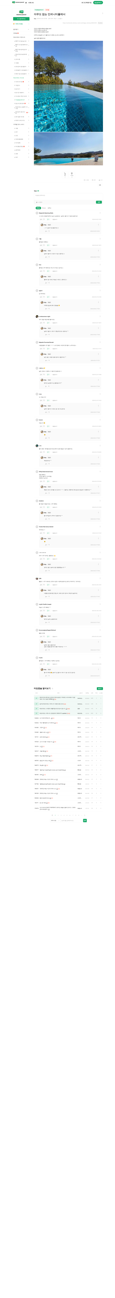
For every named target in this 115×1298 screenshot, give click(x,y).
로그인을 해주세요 (21, 18)
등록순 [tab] (49, 208)
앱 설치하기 (98, 2)
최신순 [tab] (44, 208)
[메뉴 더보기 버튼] (102, 13)
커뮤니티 (31, 2)
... (81, 815)
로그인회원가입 (87, 2)
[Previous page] (52, 815)
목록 (100, 185)
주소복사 (100, 23)
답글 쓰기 (55, 219)
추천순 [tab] (38, 208)
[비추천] (44, 219)
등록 (99, 202)
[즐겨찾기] (52, 688)
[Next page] (84, 815)
